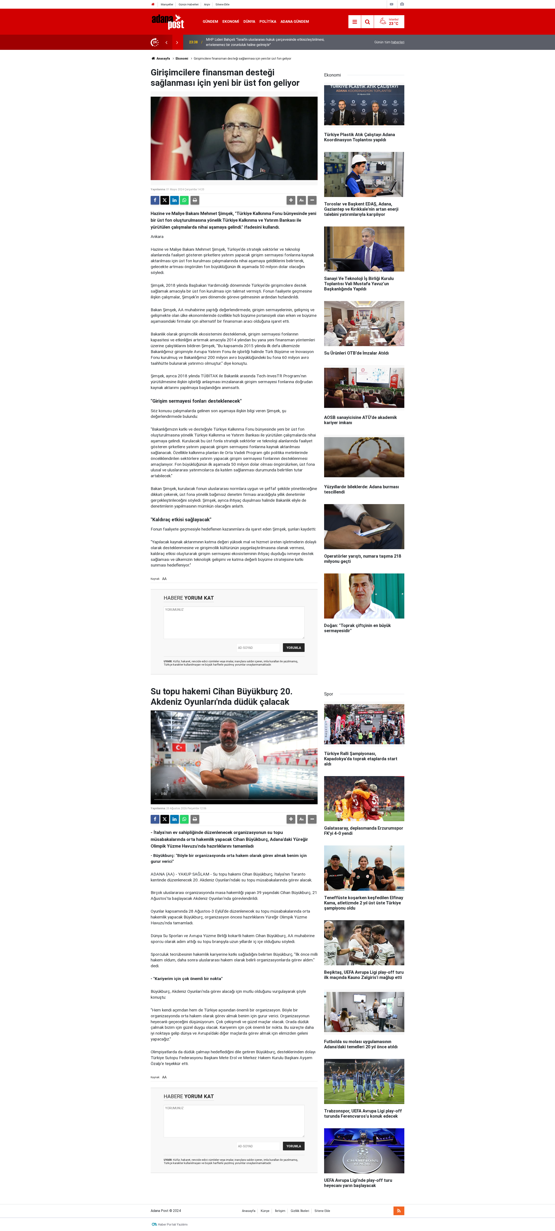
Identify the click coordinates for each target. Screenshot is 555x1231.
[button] (291, 200)
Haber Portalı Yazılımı (173, 1224)
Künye (265, 1211)
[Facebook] (155, 200)
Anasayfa (163, 58)
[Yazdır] (195, 200)
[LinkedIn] (174, 200)
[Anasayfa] (153, 4)
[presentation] (166, 42)
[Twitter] (164, 200)
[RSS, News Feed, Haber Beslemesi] (398, 1211)
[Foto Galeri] (402, 4)
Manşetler (167, 4)
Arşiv (207, 4)
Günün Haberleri (189, 4)
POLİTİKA (268, 21)
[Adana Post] (172, 21)
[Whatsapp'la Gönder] (184, 200)
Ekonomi (230, 21)
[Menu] (355, 22)
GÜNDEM (210, 21)
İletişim (280, 1211)
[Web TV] (391, 4)
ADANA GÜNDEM (295, 21)
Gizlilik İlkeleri (300, 1211)
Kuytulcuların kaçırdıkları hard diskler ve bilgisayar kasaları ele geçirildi (258, 42)
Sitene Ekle (222, 4)
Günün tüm (389, 42)
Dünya (249, 21)
